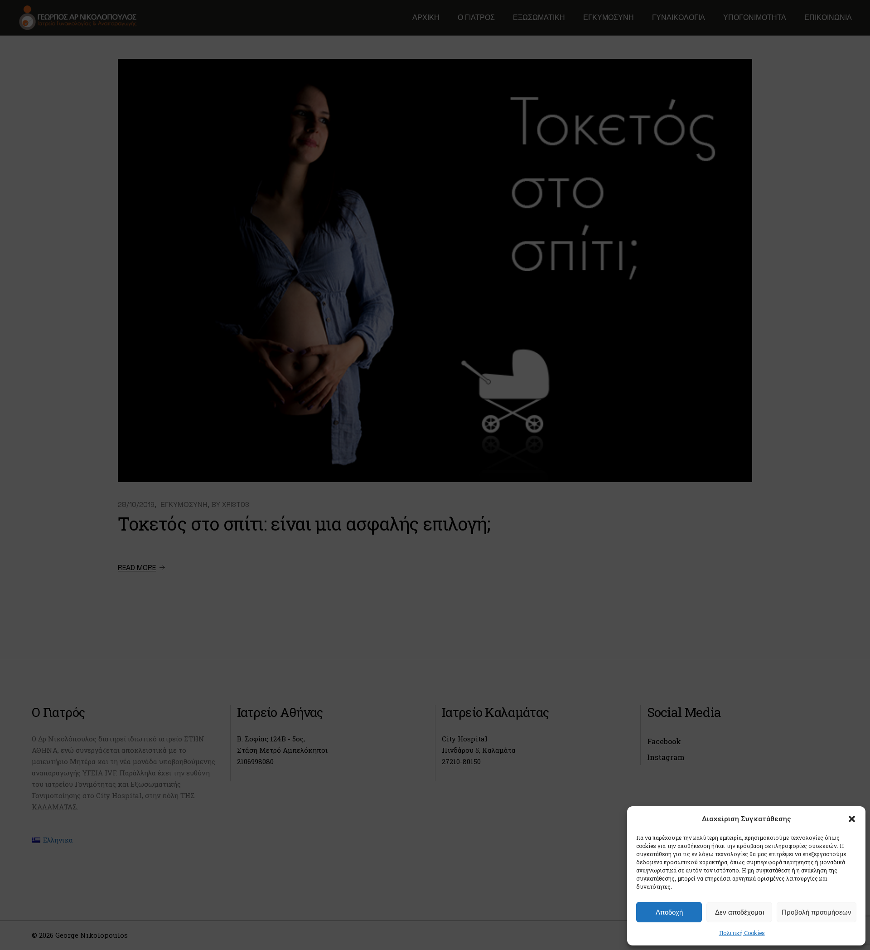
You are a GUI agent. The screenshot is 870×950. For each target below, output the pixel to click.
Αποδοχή (669, 912)
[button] (851, 818)
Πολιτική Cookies (742, 932)
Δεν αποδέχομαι (739, 912)
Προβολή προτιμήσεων (816, 912)
